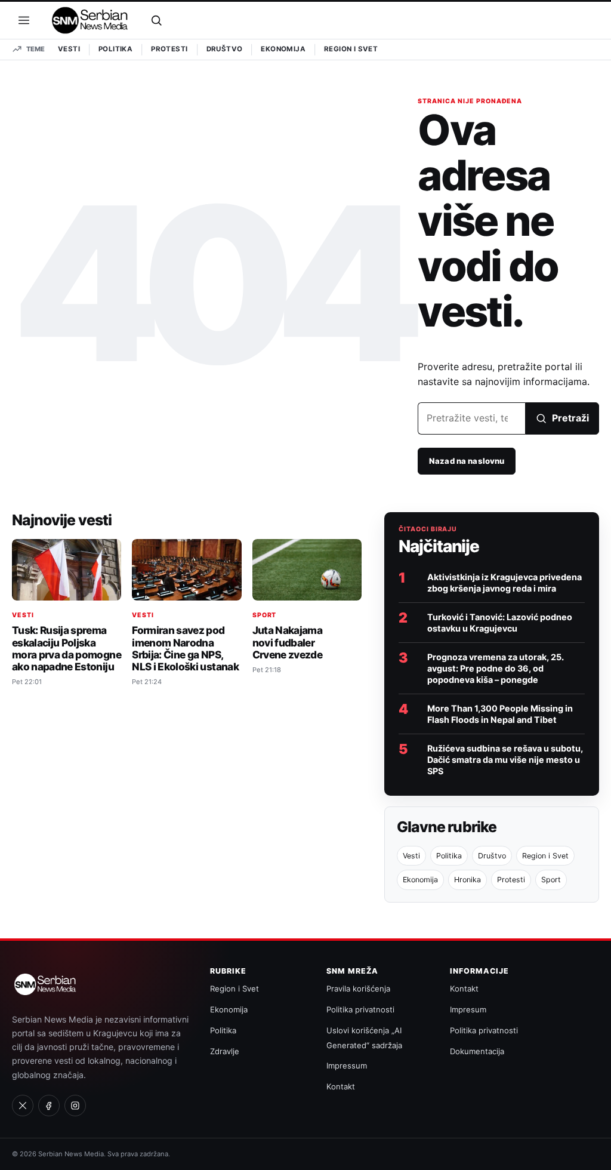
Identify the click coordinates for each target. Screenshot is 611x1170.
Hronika (467, 879)
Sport (264, 615)
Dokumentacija (477, 1051)
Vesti (69, 49)
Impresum (468, 1009)
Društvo (224, 49)
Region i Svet (351, 49)
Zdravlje (224, 1051)
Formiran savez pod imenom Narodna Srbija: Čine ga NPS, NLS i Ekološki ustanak (185, 648)
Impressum (346, 1065)
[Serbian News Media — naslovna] (90, 20)
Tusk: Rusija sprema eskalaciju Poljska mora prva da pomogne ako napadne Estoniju (66, 648)
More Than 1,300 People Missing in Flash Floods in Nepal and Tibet (500, 714)
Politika (115, 49)
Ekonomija (283, 49)
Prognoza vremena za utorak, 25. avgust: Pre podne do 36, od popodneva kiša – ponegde (495, 668)
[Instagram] (75, 1105)
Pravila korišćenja (358, 988)
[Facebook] (49, 1105)
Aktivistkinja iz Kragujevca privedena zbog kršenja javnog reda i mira (504, 582)
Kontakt (340, 1086)
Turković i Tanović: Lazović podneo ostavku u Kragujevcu (499, 622)
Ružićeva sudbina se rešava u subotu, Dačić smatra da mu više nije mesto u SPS (505, 759)
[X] (22, 1105)
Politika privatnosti (360, 1009)
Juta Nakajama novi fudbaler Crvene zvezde (287, 642)
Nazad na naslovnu (466, 461)
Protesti (169, 49)
